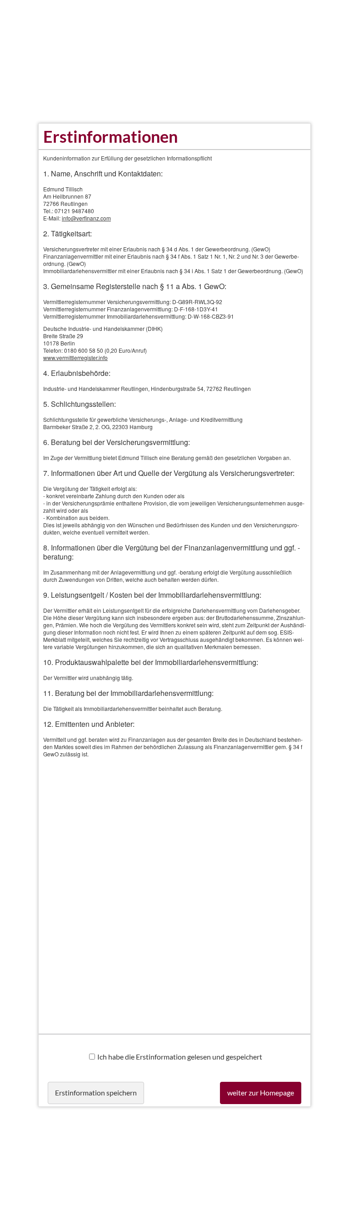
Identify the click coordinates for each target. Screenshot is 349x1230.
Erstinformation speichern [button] (96, 1092)
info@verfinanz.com (86, 218)
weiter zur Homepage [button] (260, 1092)
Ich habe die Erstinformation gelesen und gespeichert (179, 1056)
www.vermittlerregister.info (75, 357)
